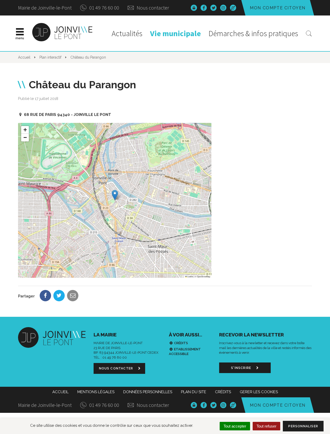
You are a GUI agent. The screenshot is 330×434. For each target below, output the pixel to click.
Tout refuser (266, 426)
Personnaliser (303, 426)
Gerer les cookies (259, 392)
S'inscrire (241, 368)
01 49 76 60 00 (103, 7)
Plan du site (193, 392)
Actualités (127, 33)
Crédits (181, 343)
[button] (115, 195)
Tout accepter (235, 426)
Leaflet (190, 276)
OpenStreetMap (203, 276)
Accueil (60, 392)
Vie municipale (175, 33)
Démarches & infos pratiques (253, 33)
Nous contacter (152, 7)
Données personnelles (147, 392)
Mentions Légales (95, 392)
